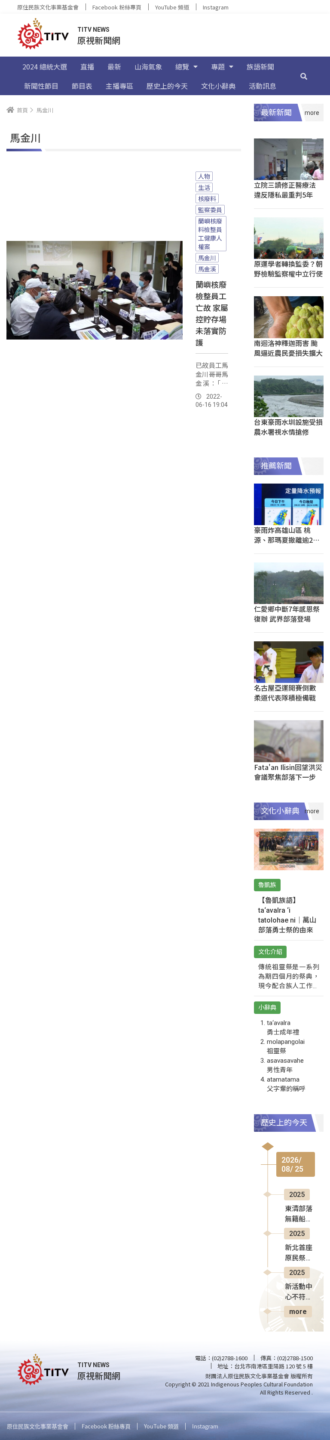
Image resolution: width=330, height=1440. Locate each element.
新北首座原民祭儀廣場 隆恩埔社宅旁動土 (299, 1253)
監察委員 (210, 209)
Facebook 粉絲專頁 (116, 7)
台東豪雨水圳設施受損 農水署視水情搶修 (288, 427)
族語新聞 (260, 66)
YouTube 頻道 (172, 7)
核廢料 (207, 198)
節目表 (82, 86)
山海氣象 (148, 66)
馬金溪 (207, 269)
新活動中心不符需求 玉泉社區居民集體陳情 (299, 1292)
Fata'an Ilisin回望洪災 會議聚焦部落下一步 (288, 772)
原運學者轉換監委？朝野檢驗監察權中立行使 (288, 269)
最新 (114, 66)
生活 (204, 187)
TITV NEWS (93, 29)
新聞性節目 (41, 86)
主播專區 (119, 86)
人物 (204, 176)
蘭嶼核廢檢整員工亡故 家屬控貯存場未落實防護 (212, 313)
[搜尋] (304, 76)
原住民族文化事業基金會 (48, 7)
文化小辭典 (218, 86)
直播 (87, 66)
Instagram (216, 7)
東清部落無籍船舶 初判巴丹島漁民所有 (298, 1214)
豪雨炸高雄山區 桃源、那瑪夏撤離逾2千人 (287, 540)
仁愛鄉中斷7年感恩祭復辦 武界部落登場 (287, 614)
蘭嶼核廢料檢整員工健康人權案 (210, 233)
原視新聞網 (98, 40)
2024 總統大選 (44, 66)
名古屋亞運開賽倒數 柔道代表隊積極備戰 (285, 692)
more (298, 1312)
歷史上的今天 (167, 86)
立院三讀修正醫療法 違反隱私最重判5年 (285, 190)
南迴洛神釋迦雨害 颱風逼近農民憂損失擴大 (288, 348)
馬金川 (207, 257)
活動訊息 (262, 86)
